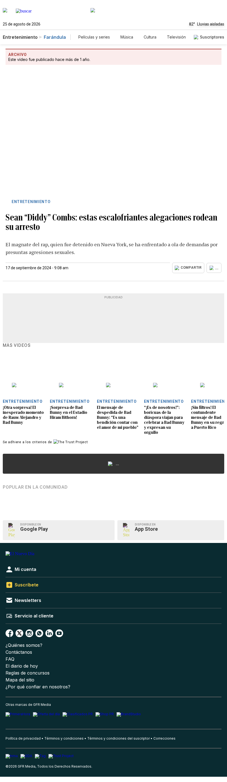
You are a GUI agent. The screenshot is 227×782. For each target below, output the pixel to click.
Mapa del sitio (20, 680)
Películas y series (94, 37)
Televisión (176, 37)
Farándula (55, 37)
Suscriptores (212, 37)
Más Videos (17, 345)
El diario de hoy (22, 666)
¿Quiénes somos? (24, 645)
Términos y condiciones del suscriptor (118, 738)
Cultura (150, 37)
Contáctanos (19, 652)
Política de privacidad (23, 738)
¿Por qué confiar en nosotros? (38, 686)
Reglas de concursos (28, 673)
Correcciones (164, 738)
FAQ (10, 659)
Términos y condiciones (64, 738)
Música (126, 37)
